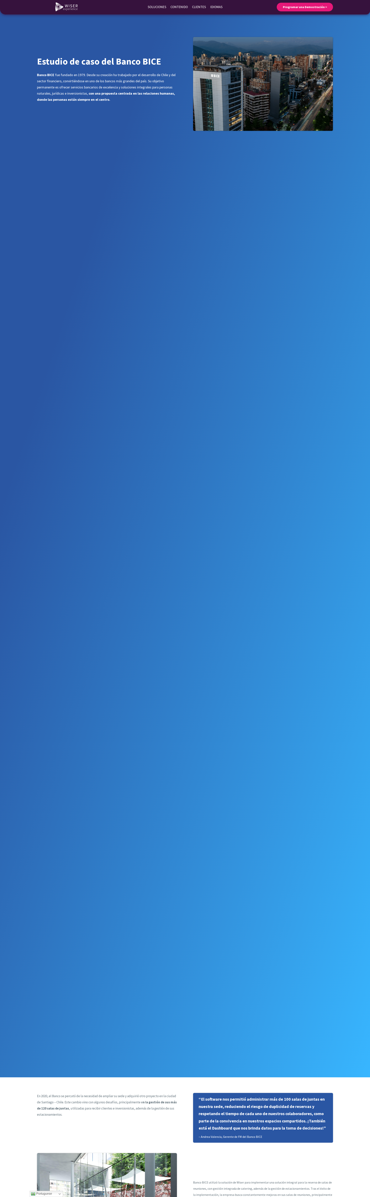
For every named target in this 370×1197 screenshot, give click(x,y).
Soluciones (157, 7)
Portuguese (43, 1193)
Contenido (179, 7)
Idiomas (216, 7)
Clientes (199, 7)
